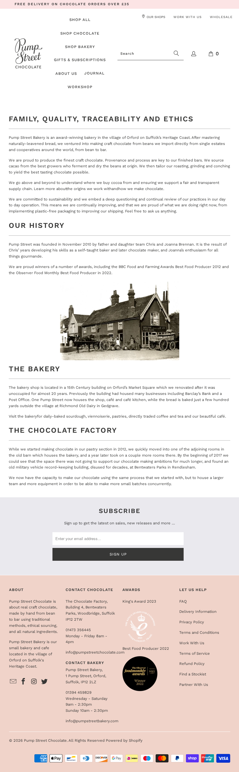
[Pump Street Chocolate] (28, 54)
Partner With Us (193, 684)
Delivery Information (198, 611)
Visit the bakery (23, 416)
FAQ (183, 601)
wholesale (221, 17)
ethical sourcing (41, 625)
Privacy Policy (191, 622)
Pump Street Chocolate (45, 740)
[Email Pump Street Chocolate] (13, 682)
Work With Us (191, 643)
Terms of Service (194, 653)
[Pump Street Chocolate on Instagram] (34, 682)
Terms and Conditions (199, 632)
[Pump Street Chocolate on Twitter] (44, 682)
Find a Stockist (192, 674)
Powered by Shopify (124, 740)
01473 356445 (78, 630)
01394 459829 (79, 692)
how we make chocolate (140, 189)
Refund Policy (192, 663)
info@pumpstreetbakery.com (92, 721)
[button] (79, 33)
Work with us (187, 17)
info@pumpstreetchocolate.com (95, 652)
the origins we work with (89, 189)
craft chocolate (42, 607)
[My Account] (194, 53)
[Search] (176, 53)
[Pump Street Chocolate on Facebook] (23, 682)
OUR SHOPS (156, 17)
